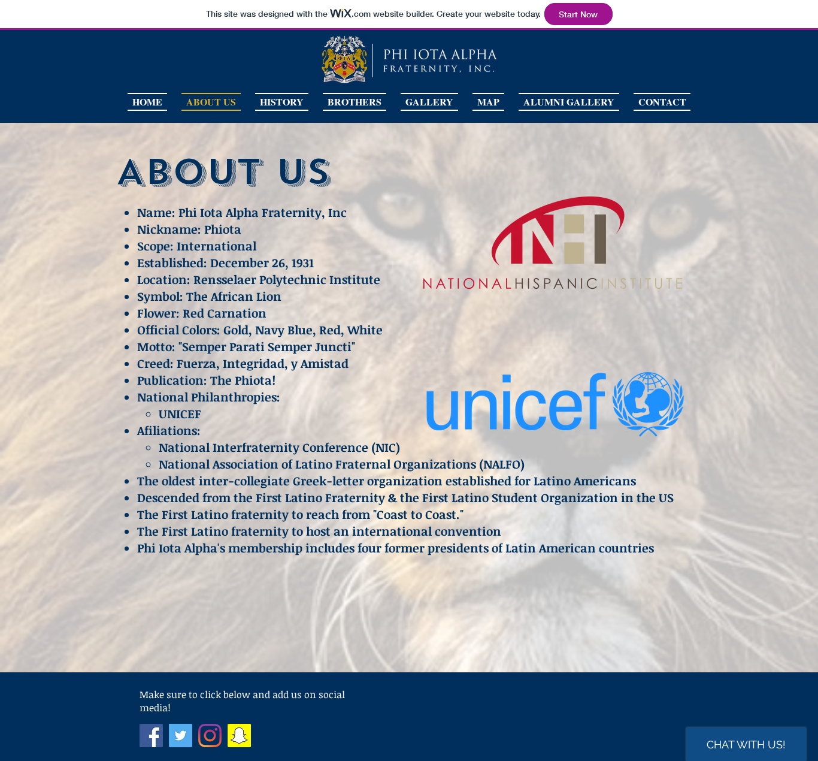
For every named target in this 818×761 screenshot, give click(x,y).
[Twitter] (180, 735)
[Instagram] (210, 735)
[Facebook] (151, 735)
